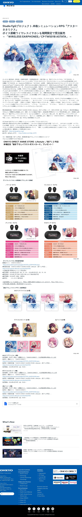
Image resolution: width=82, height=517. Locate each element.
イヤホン (12, 21)
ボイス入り (19, 21)
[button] (25, 1)
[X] (29, 508)
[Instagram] (52, 508)
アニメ (5, 21)
